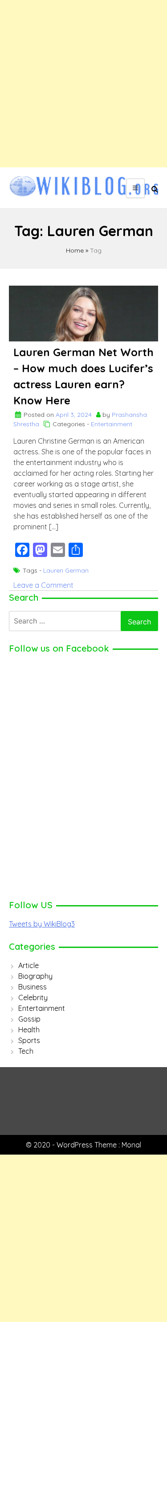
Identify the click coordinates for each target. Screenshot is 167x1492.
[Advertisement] (83, 83)
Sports (29, 1040)
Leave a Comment (43, 585)
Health (29, 1029)
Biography (35, 976)
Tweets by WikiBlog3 (42, 923)
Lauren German (66, 570)
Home (75, 250)
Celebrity (33, 997)
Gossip (29, 1018)
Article (28, 965)
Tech (25, 1051)
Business (32, 986)
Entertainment (111, 424)
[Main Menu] (135, 188)
